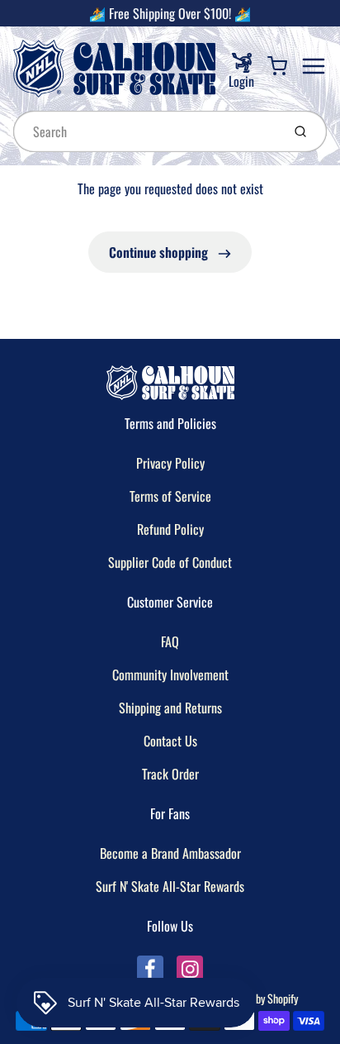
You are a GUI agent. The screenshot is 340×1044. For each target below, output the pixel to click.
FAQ (170, 641)
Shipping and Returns (170, 707)
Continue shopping (160, 252)
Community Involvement (170, 674)
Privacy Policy (170, 463)
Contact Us (170, 741)
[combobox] (145, 131)
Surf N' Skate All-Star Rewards (170, 886)
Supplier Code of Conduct (170, 562)
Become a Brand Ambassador (170, 853)
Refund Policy (170, 529)
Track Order (170, 774)
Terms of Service (170, 496)
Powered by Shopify (257, 998)
